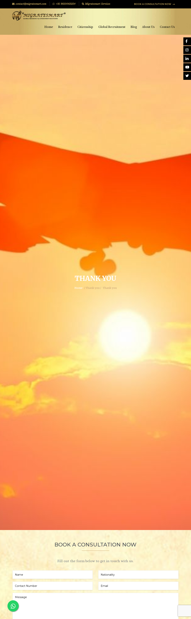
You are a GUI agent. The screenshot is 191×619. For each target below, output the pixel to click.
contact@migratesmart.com (31, 3)
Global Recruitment (111, 27)
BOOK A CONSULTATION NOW (153, 4)
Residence (65, 27)
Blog (134, 27)
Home (48, 27)
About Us (148, 27)
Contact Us (167, 27)
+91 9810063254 (66, 3)
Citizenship (85, 27)
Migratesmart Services (97, 3)
